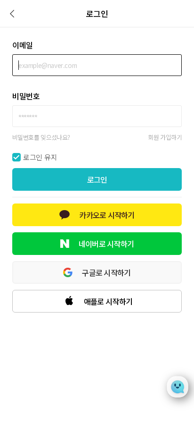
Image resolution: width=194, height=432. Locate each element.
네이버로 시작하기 (106, 243)
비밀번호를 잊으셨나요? (41, 137)
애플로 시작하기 (108, 301)
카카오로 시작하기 (107, 214)
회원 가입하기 (165, 137)
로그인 (97, 179)
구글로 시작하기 (106, 272)
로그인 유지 (40, 157)
